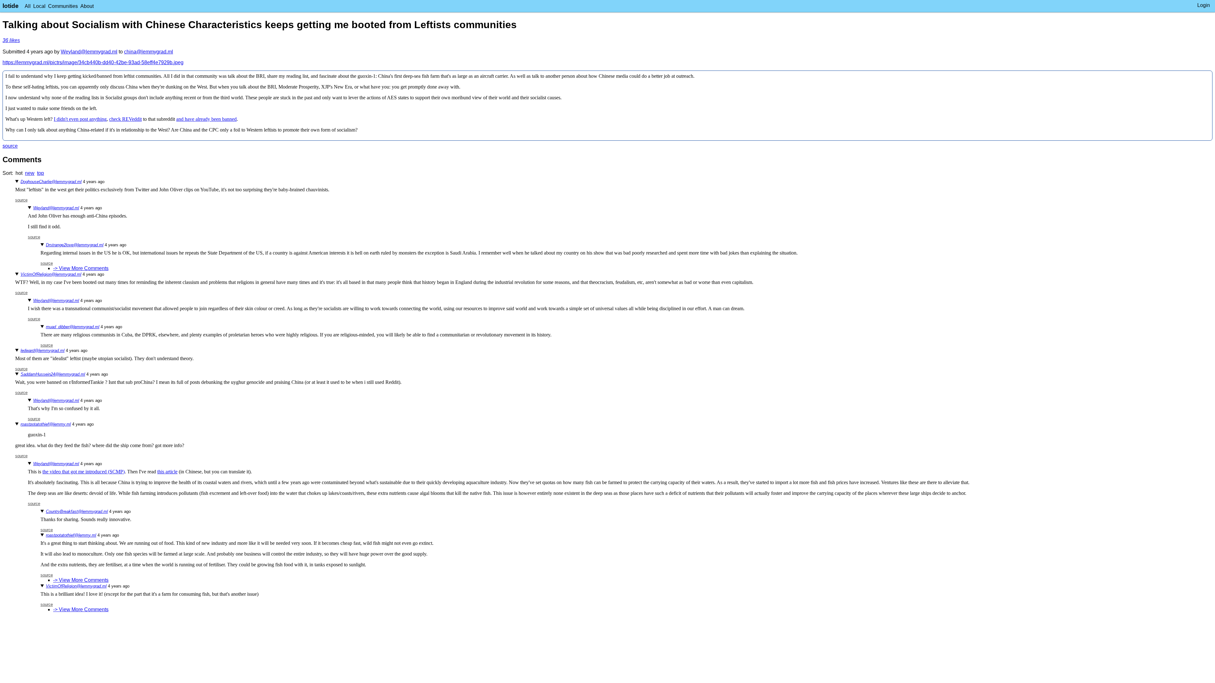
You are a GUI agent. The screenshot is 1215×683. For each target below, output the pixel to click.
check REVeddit (125, 119)
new (29, 173)
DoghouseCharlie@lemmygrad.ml (51, 181)
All (28, 6)
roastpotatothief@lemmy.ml (46, 424)
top (40, 173)
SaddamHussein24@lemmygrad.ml (53, 374)
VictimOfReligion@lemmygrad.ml (51, 274)
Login (1203, 5)
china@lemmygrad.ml (148, 51)
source (10, 146)
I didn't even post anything (80, 119)
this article (167, 471)
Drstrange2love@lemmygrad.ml (74, 245)
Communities (63, 6)
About (87, 6)
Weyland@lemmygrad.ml (89, 51)
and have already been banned (206, 119)
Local (39, 6)
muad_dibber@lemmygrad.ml (72, 326)
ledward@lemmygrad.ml (43, 350)
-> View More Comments (81, 268)
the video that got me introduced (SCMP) (83, 471)
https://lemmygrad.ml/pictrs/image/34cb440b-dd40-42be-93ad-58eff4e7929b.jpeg (93, 62)
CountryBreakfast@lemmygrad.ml (77, 511)
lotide (11, 6)
